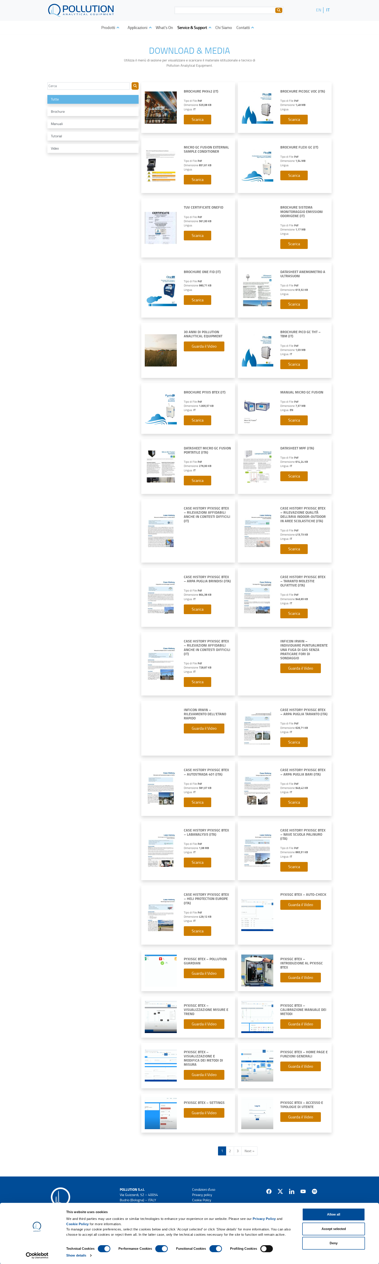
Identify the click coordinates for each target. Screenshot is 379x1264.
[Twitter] (280, 1191)
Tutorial (56, 136)
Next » (249, 1151)
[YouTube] (303, 1191)
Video (55, 148)
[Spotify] (314, 1191)
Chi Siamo (223, 27)
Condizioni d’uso (203, 1189)
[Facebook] (269, 1191)
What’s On (164, 27)
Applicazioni (138, 27)
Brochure (58, 111)
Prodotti (108, 27)
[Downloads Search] (135, 86)
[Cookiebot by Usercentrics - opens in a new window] (37, 1255)
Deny (334, 1243)
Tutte (55, 99)
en (318, 9)
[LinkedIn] (291, 1191)
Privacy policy (202, 1195)
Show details (76, 1255)
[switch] (161, 1248)
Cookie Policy (77, 1224)
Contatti (243, 27)
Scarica (198, 119)
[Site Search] (278, 10)
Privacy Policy (264, 1219)
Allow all (333, 1214)
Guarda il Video (204, 346)
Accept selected (334, 1229)
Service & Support (192, 27)
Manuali (57, 124)
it (328, 10)
